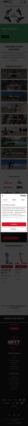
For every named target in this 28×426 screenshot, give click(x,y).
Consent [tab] (5, 199)
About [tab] (23, 199)
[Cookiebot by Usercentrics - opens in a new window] (20, 196)
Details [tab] (14, 199)
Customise (13, 229)
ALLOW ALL (14, 224)
